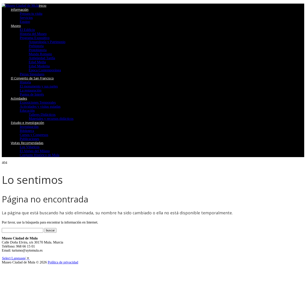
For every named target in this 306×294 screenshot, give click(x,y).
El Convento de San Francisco (32, 78)
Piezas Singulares (32, 74)
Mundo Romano (40, 54)
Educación (27, 110)
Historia (25, 82)
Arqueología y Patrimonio (47, 42)
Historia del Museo (33, 34)
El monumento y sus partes (39, 86)
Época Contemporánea (45, 70)
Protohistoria (38, 50)
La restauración (30, 90)
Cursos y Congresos (34, 135)
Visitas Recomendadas (27, 143)
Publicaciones (29, 139)
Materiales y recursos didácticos (51, 119)
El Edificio (27, 30)
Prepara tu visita (31, 13)
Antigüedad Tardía (42, 58)
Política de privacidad (63, 262)
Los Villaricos (29, 147)
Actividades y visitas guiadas (40, 106)
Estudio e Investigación (27, 123)
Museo (16, 26)
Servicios (26, 18)
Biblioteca (27, 131)
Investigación (29, 127)
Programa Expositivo (35, 38)
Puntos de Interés (32, 94)
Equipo (25, 22)
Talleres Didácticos (42, 114)
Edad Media (37, 62)
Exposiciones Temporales (38, 102)
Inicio (42, 5)
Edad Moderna (39, 66)
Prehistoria (36, 46)
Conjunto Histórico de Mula (39, 155)
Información (19, 9)
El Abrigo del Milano (35, 151)
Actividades (19, 98)
